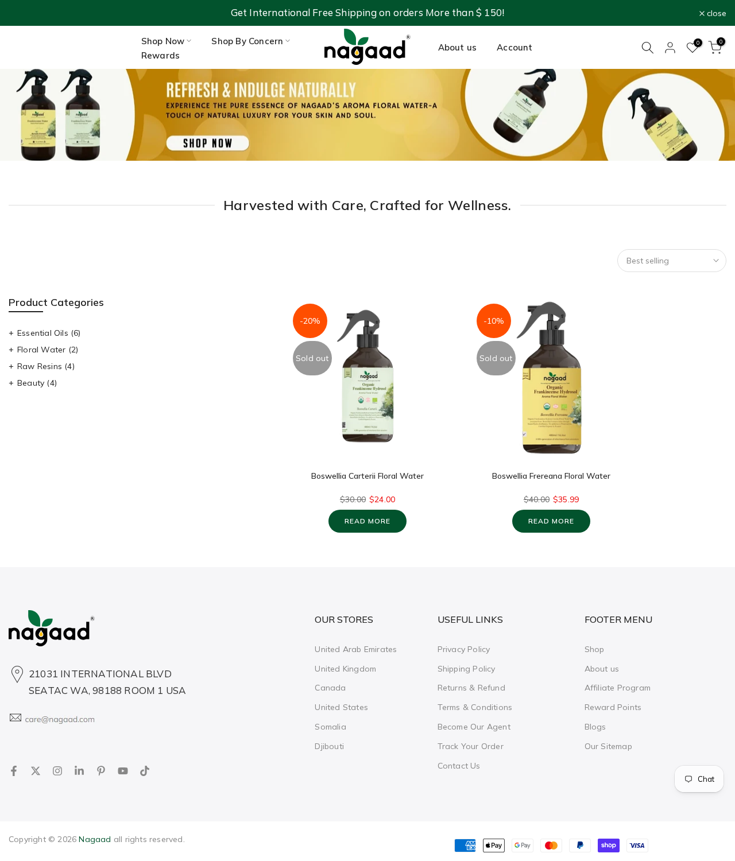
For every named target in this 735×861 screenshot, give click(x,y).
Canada (330, 687)
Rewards (160, 55)
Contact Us (459, 766)
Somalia (330, 727)
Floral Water (47, 349)
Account (514, 47)
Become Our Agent (474, 727)
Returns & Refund (471, 687)
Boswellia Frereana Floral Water (551, 476)
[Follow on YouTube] (123, 771)
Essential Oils (49, 333)
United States (341, 707)
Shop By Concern (247, 41)
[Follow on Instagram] (57, 771)
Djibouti (329, 746)
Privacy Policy (464, 649)
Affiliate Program (618, 687)
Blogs (595, 727)
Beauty (37, 383)
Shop (595, 649)
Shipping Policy (467, 669)
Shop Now (163, 41)
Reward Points (613, 707)
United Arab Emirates (356, 649)
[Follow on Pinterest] (101, 771)
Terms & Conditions (475, 707)
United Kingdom (345, 669)
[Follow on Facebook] (14, 771)
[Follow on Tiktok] (145, 771)
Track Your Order (471, 746)
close (25, 13)
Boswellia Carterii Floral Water (367, 476)
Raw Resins (46, 366)
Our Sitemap (608, 746)
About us (457, 47)
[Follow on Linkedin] (79, 771)
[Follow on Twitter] (35, 771)
